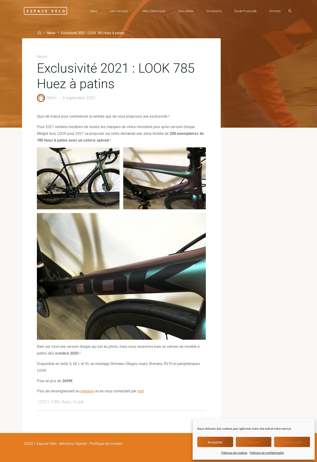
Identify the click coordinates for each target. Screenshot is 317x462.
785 (56, 402)
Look (79, 402)
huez (67, 402)
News (51, 33)
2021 (44, 402)
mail (140, 391)
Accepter (215, 442)
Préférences (292, 442)
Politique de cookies (234, 453)
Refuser (253, 442)
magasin (87, 391)
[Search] (289, 11)
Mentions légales (73, 443)
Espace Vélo (47, 11)
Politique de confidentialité (267, 453)
